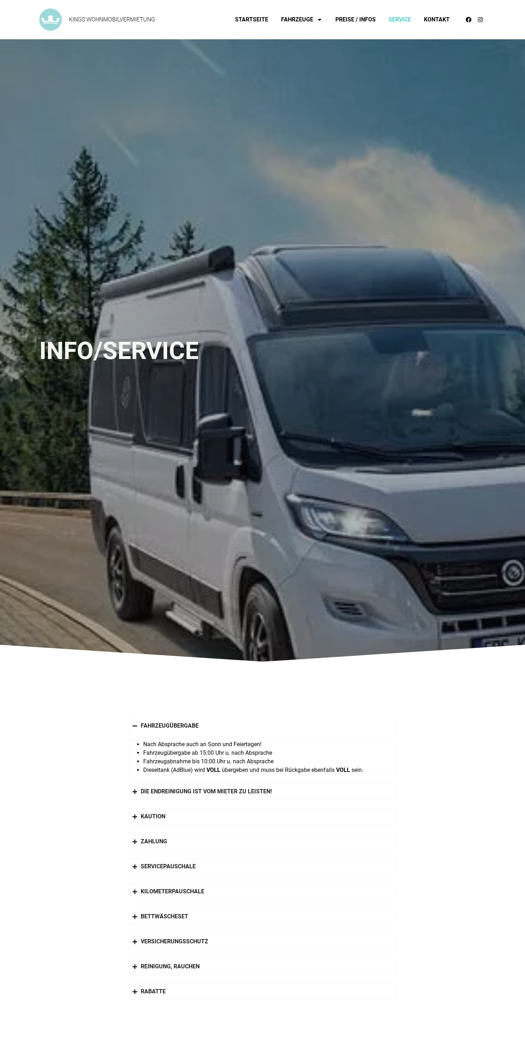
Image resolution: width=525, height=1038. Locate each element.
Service (400, 19)
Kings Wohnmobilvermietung (112, 19)
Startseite (251, 19)
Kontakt (437, 19)
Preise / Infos (355, 19)
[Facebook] (468, 19)
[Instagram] (480, 19)
